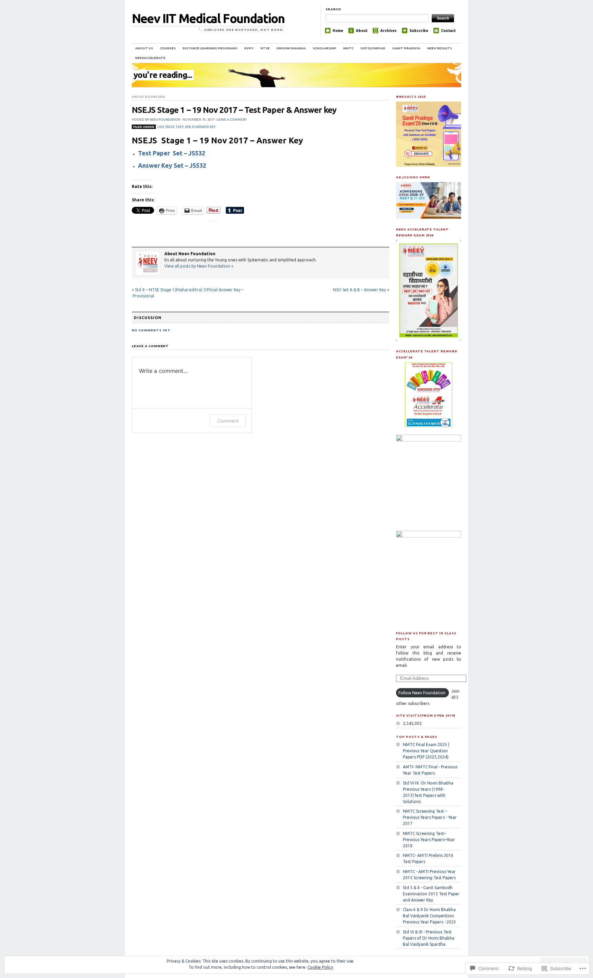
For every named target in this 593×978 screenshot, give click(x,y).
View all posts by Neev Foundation (198, 266)
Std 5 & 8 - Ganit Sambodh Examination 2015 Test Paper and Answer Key (431, 893)
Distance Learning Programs (210, 48)
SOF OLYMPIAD (372, 48)
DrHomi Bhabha (291, 48)
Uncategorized (148, 96)
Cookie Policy (320, 967)
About (362, 30)
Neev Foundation (165, 119)
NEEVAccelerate (150, 58)
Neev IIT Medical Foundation (208, 18)
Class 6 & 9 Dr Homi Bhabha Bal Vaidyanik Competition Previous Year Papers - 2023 (429, 915)
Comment (228, 421)
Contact (448, 30)
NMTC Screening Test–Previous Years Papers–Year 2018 (429, 839)
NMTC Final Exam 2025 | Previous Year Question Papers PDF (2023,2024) (426, 750)
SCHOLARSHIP (324, 48)
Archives (388, 30)
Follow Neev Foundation (421, 693)
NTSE (265, 48)
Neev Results (439, 48)
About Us (144, 48)
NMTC (348, 48)
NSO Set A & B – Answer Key (361, 289)
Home (338, 30)
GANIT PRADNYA (406, 48)
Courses (168, 48)
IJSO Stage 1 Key (170, 127)
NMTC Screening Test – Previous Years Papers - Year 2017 (430, 817)
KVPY (249, 48)
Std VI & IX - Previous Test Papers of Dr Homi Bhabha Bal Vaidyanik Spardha (428, 938)
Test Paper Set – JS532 (174, 153)
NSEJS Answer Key (200, 127)
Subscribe (418, 30)
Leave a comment (232, 119)
